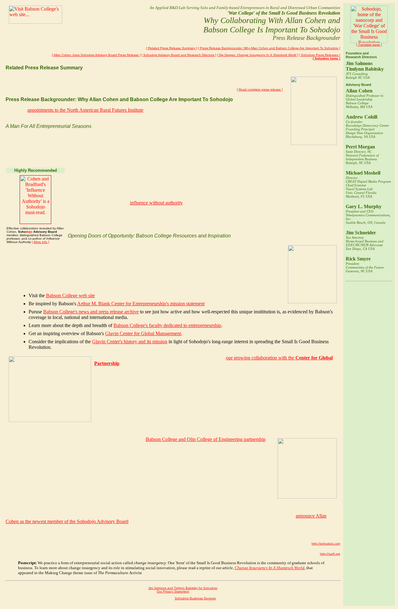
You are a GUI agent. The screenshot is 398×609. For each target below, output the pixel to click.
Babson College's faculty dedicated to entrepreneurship (167, 325)
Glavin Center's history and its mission (129, 341)
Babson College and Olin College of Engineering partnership (206, 439)
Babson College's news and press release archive (91, 311)
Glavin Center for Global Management (143, 333)
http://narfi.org (330, 553)
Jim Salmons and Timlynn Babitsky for (182, 588)
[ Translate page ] (369, 44)
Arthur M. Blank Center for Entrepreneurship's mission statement (141, 303)
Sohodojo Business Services (195, 598)
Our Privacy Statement (173, 591)
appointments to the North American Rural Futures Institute (85, 110)
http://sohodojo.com (326, 543)
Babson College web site (70, 295)
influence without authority (156, 202)
